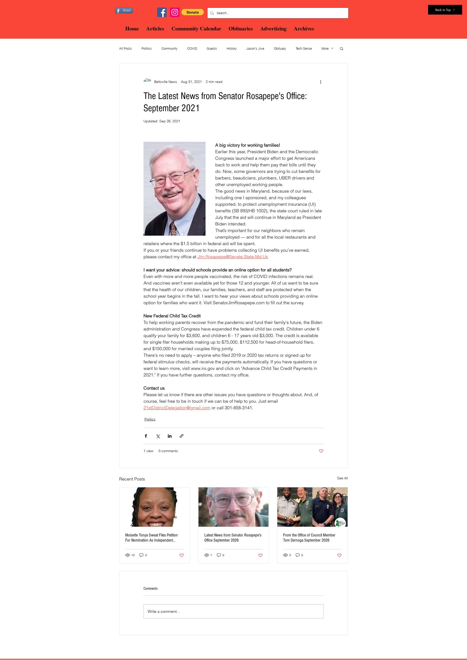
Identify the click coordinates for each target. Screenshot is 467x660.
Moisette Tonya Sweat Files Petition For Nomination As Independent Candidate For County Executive (151, 538)
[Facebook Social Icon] (162, 12)
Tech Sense (304, 48)
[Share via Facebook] (146, 436)
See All (342, 478)
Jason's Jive (255, 48)
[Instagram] (175, 12)
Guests (212, 48)
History (232, 48)
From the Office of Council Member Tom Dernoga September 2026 (309, 538)
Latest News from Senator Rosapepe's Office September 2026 (232, 538)
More (325, 48)
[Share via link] (181, 436)
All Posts (125, 48)
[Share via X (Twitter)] (157, 436)
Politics (147, 48)
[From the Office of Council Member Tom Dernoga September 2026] (312, 507)
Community (170, 48)
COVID (192, 48)
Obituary (280, 48)
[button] (192, 12)
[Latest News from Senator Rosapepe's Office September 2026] (233, 507)
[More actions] (320, 82)
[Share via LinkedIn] (169, 436)
